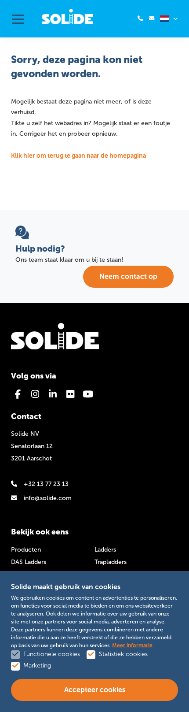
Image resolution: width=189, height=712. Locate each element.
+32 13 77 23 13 (46, 484)
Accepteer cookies (94, 689)
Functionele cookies (51, 654)
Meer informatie (132, 645)
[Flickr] (70, 394)
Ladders (105, 549)
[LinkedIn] (52, 394)
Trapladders (110, 562)
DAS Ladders (28, 562)
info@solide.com (48, 498)
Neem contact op (128, 276)
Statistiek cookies (123, 654)
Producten (26, 549)
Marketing (37, 665)
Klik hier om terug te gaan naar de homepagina (78, 155)
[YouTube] (87, 394)
